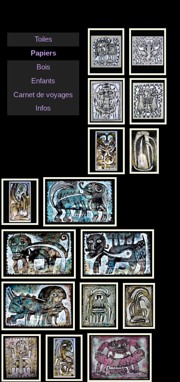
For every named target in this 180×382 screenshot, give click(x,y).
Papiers (43, 53)
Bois (43, 67)
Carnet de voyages (43, 94)
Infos (43, 108)
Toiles (43, 39)
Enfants (43, 81)
